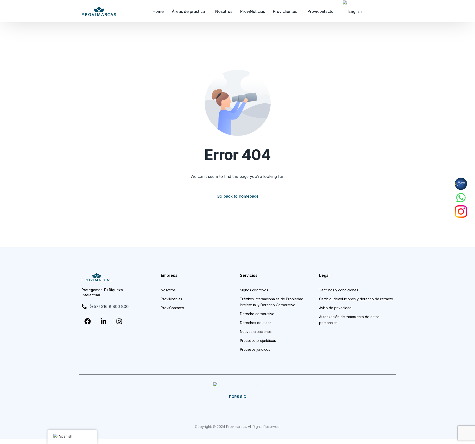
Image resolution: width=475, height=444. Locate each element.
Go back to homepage (238, 196)
